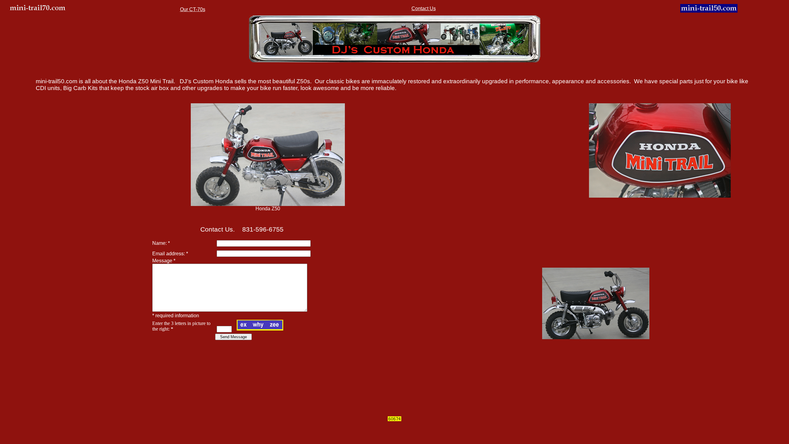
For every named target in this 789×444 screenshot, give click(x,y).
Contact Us (423, 8)
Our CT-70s (192, 9)
